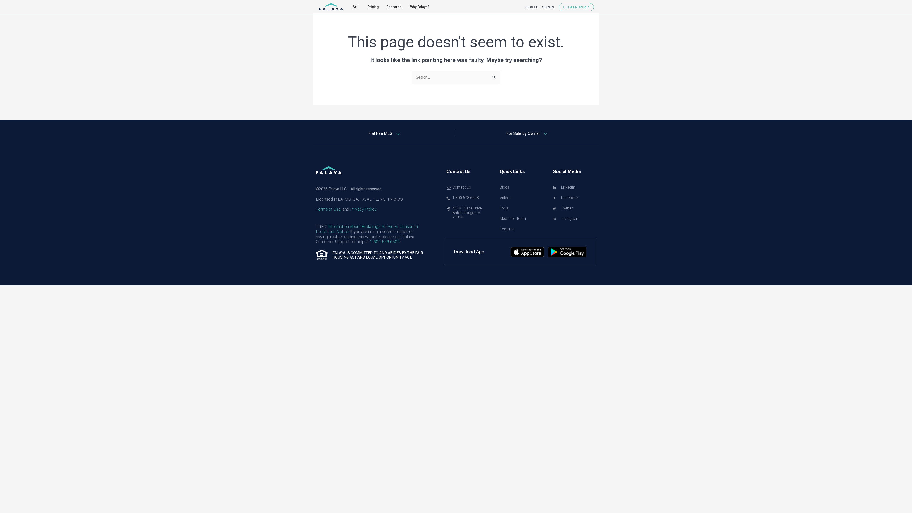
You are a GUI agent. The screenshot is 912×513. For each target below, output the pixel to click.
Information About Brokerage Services (363, 226)
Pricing (373, 7)
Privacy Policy (363, 209)
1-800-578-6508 (385, 241)
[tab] (385, 133)
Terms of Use (328, 209)
